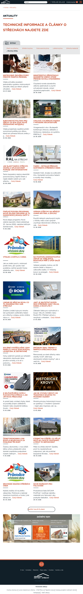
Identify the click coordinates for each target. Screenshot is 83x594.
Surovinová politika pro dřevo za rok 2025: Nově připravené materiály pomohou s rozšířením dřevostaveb (15, 122)
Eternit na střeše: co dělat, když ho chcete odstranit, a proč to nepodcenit (47, 440)
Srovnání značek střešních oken (16, 485)
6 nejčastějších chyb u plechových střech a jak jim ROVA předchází (15, 395)
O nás (22, 570)
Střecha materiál (72, 48)
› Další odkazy (45, 592)
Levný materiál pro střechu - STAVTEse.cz (31, 590)
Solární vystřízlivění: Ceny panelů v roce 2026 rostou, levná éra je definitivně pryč (16, 349)
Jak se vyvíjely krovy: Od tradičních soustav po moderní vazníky (45, 395)
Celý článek (16, 89)
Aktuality (13, 7)
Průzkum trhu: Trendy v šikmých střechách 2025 (45, 348)
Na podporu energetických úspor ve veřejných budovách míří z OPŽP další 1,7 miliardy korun (46, 259)
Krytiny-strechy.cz (12, 590)
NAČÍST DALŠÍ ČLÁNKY (36, 509)
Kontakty (28, 570)
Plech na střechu (12, 48)
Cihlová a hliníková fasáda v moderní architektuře (46, 122)
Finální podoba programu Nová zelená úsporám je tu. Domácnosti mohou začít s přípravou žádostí (16, 213)
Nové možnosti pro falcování (42, 485)
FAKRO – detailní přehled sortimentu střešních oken (46, 167)
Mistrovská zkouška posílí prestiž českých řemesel (16, 76)
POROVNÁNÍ (71, 2)
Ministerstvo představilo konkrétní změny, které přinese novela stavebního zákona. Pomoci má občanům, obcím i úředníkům (46, 77)
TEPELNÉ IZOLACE (58, 2)
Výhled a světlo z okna (14, 257)
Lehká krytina (57, 48)
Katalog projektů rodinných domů (66, 590)
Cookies (51, 570)
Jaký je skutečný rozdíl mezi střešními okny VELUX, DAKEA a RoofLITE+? (46, 304)
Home (6, 7)
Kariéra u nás (59, 570)
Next (70, 533)
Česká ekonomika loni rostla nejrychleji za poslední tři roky (14, 440)
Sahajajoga (36, 592)
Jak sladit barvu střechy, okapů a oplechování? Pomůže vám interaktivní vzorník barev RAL (15, 168)
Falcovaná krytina (42, 48)
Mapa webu (43, 570)
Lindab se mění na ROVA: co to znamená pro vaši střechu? (16, 304)
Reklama (35, 570)
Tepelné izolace (50, 590)
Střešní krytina (27, 48)
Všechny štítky (12, 51)
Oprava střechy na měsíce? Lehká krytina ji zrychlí (46, 212)
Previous (13, 533)
